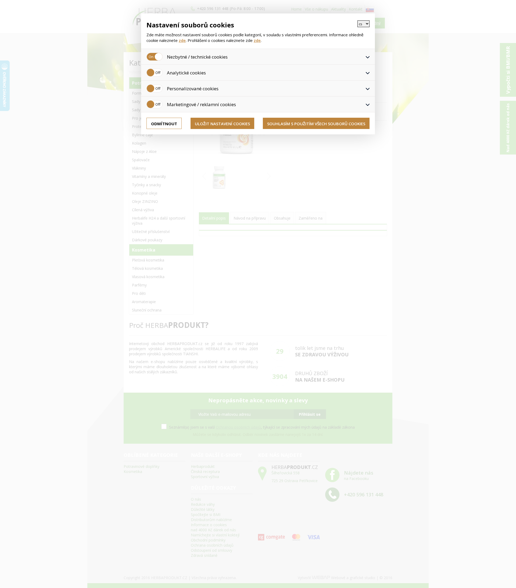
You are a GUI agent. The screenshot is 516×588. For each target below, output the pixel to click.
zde (182, 40)
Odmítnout (164, 123)
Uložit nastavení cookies (222, 123)
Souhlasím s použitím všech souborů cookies (316, 123)
